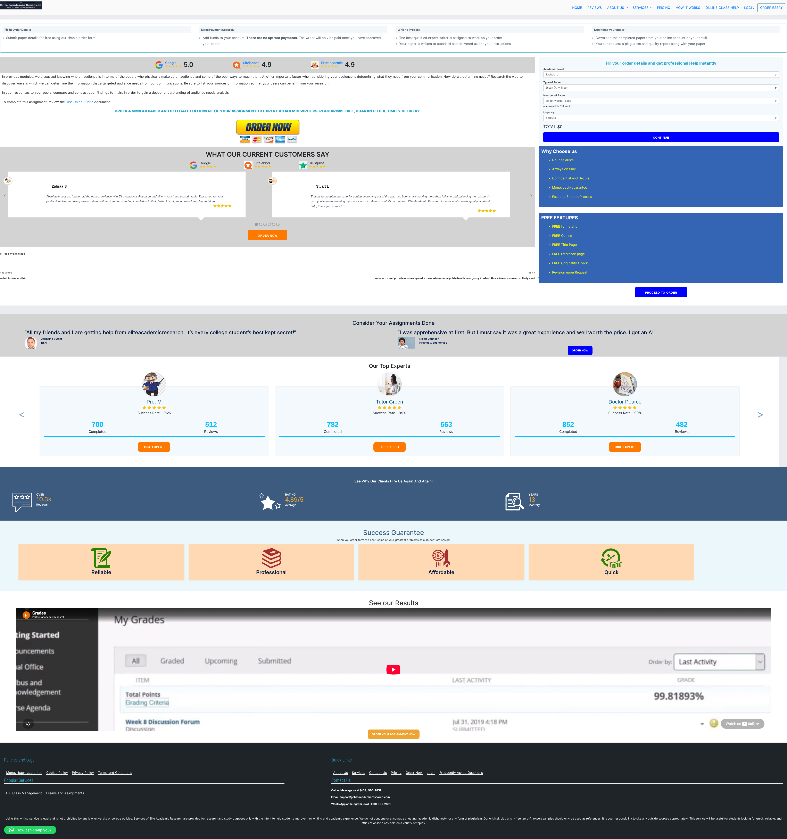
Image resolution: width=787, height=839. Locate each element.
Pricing (663, 8)
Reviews (594, 8)
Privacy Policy (83, 773)
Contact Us (378, 773)
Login (431, 773)
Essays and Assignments (65, 793)
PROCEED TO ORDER (661, 292)
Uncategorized (15, 254)
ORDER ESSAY (771, 8)
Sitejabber (251, 63)
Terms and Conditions (115, 773)
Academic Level (553, 69)
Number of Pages (554, 95)
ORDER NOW (267, 235)
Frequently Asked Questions (461, 773)
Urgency (548, 112)
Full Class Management (24, 793)
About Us (615, 8)
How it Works (688, 8)
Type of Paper (552, 82)
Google (170, 63)
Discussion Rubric (79, 102)
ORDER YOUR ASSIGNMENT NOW (393, 734)
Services (640, 8)
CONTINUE (661, 137)
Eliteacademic (332, 63)
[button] (20, 415)
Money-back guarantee (24, 773)
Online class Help (722, 8)
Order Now (414, 773)
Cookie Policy (57, 773)
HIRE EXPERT (154, 447)
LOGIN (749, 8)
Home (577, 8)
